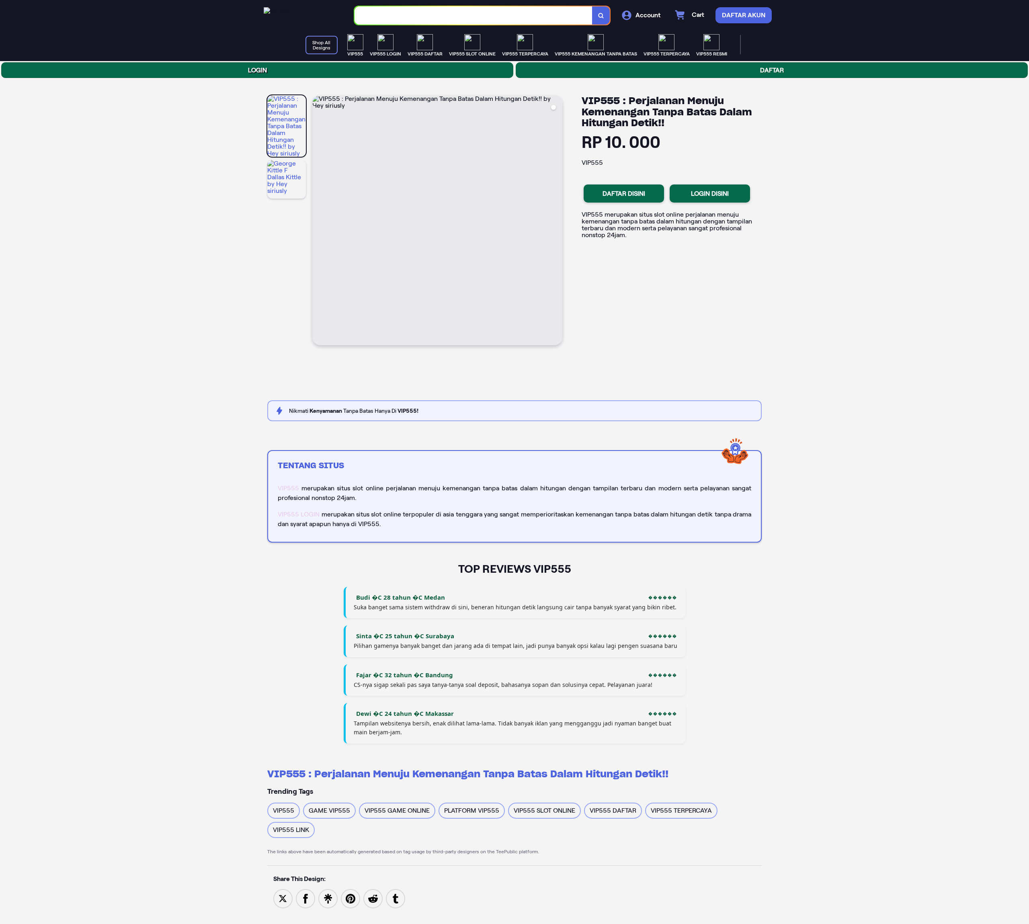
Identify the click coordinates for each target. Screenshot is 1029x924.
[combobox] (473, 15)
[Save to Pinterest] (350, 898)
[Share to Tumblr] (395, 898)
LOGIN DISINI (710, 193)
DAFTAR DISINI (624, 193)
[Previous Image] (318, 221)
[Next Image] (555, 221)
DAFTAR (772, 70)
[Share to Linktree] (328, 898)
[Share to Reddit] (373, 898)
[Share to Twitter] (283, 898)
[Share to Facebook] (305, 898)
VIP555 (288, 488)
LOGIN (257, 70)
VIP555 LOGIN (299, 514)
